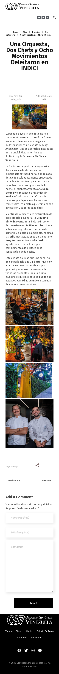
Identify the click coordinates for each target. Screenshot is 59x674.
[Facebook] (19, 650)
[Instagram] (33, 650)
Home (15, 32)
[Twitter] (26, 650)
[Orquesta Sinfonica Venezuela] (22, 6)
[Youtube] (40, 650)
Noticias (36, 32)
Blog (25, 32)
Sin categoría (16, 98)
